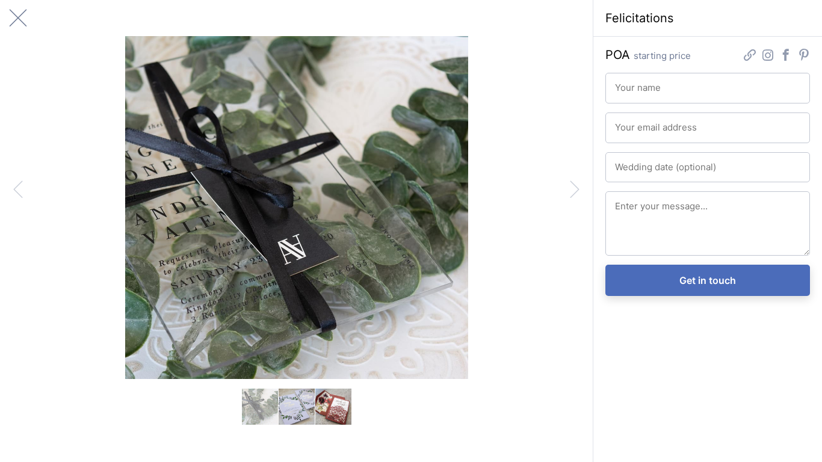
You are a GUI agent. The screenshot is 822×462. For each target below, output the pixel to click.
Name (624, 82)
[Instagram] (768, 56)
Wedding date (637, 162)
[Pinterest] (804, 56)
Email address (637, 122)
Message (629, 201)
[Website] (750, 56)
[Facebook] (786, 56)
